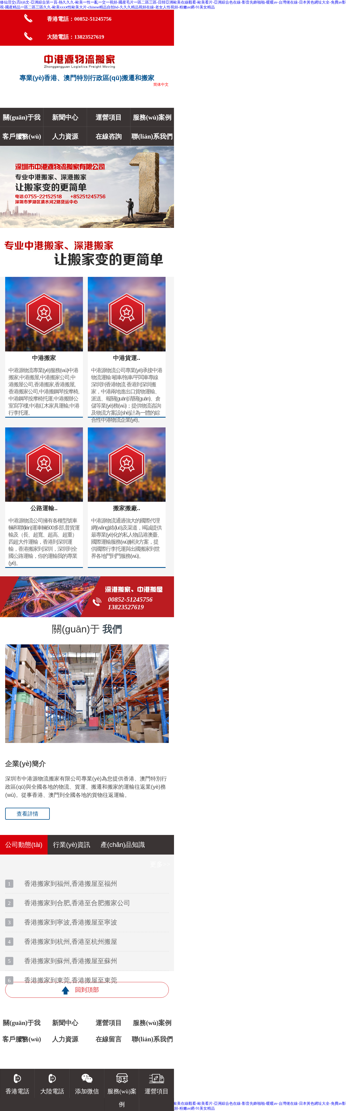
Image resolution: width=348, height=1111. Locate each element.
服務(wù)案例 (152, 117)
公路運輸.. (44, 508)
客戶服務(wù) (21, 136)
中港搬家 (44, 357)
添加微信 (87, 1091)
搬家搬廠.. (126, 508)
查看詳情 (27, 814)
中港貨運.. (126, 357)
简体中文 (161, 84)
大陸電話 (52, 1091)
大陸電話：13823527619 (75, 37)
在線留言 (109, 1039)
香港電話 (17, 1091)
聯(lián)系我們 (152, 136)
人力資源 (65, 136)
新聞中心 (65, 117)
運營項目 (109, 117)
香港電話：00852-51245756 (79, 19)
